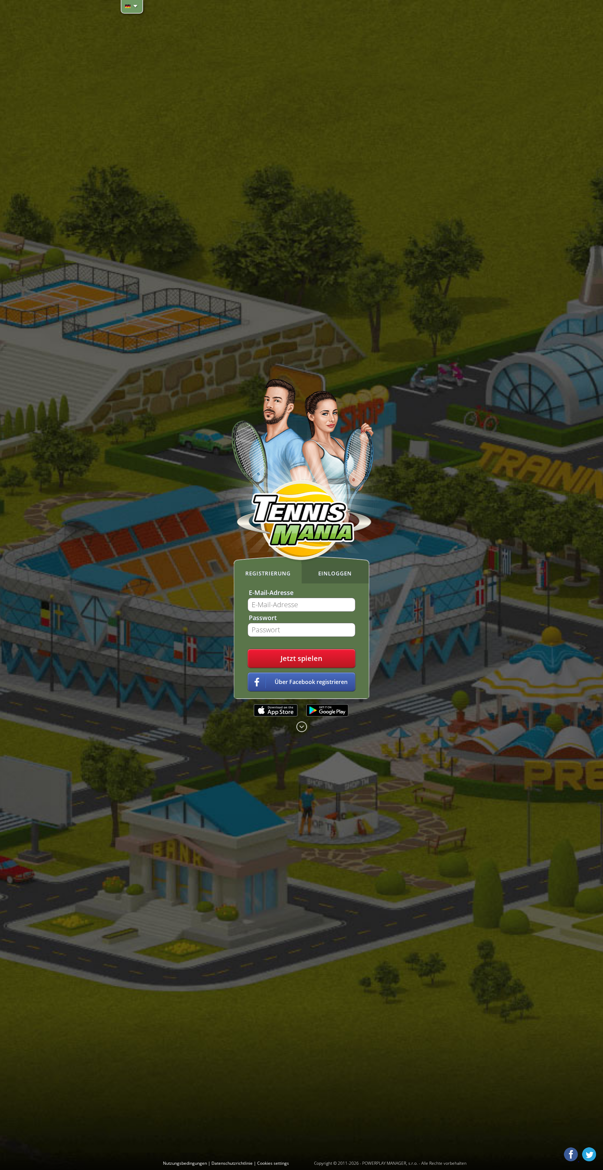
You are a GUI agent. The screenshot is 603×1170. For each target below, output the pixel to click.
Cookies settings (273, 1163)
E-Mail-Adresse (271, 592)
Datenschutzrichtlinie (232, 1163)
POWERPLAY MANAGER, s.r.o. (390, 1163)
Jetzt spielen (301, 658)
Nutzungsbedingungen (185, 1163)
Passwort (263, 617)
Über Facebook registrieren (311, 682)
